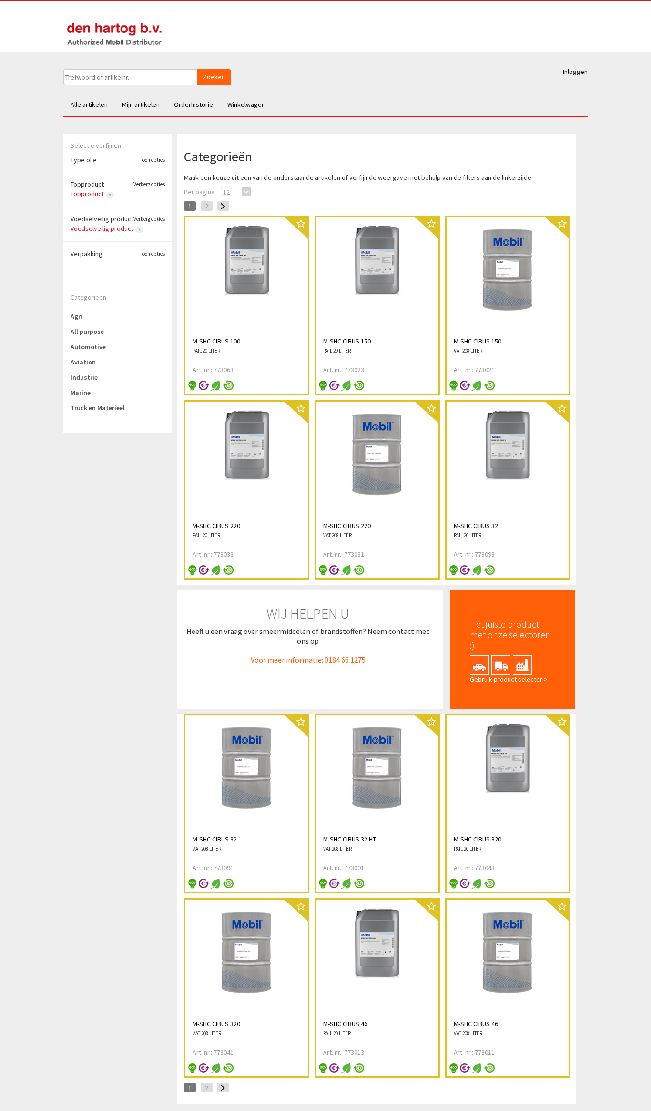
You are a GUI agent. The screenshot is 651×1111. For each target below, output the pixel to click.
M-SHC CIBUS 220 (216, 525)
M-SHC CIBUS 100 (216, 341)
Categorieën (88, 297)
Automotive (88, 347)
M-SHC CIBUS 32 (476, 525)
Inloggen (575, 71)
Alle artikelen (89, 104)
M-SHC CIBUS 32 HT (349, 839)
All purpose (87, 331)
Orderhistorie (193, 104)
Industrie (84, 377)
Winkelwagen (246, 104)
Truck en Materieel (98, 408)
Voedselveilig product (102, 228)
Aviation (83, 362)
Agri (76, 316)
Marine (81, 392)
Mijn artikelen (141, 104)
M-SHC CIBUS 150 (347, 341)
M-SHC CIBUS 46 (345, 1023)
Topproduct (87, 193)
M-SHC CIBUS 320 (477, 839)
